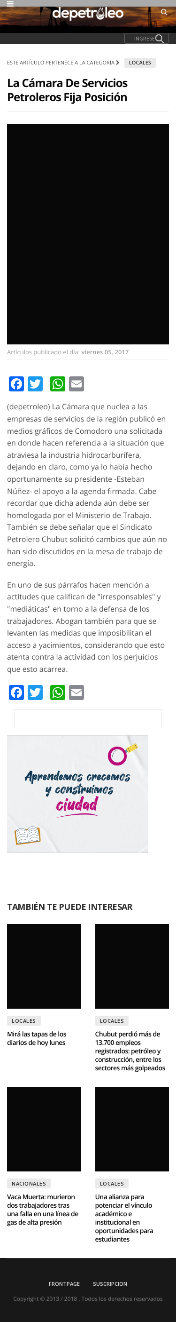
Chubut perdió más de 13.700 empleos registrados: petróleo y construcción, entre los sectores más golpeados (130, 1051)
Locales (140, 62)
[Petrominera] (88, 719)
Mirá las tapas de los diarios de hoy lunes (36, 1038)
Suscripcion (110, 1283)
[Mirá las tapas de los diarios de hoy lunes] (44, 966)
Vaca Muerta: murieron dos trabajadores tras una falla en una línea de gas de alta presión (42, 1210)
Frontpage (64, 1283)
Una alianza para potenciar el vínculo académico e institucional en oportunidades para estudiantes (124, 1218)
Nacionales (29, 1183)
